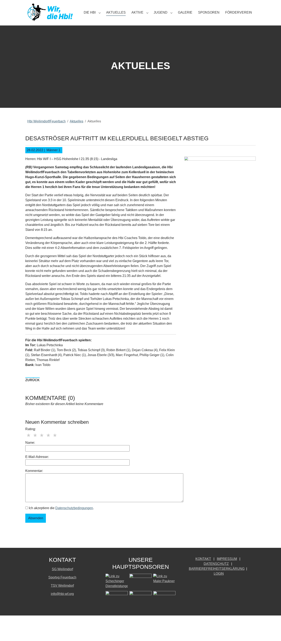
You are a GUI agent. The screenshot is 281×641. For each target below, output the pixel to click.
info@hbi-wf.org (62, 594)
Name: (30, 442)
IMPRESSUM (227, 559)
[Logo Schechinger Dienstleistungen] (117, 582)
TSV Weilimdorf (62, 585)
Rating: (30, 429)
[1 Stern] (28, 435)
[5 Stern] (55, 435)
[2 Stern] (35, 435)
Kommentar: (34, 471)
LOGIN (219, 573)
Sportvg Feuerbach (62, 577)
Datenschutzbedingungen (74, 508)
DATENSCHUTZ (216, 564)
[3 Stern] (41, 435)
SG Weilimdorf (62, 569)
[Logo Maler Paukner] (164, 582)
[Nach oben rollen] (272, 632)
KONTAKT (203, 559)
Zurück (32, 380)
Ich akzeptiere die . (61, 508)
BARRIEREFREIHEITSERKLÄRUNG (217, 568)
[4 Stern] (48, 435)
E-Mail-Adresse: (37, 457)
